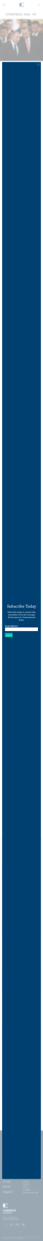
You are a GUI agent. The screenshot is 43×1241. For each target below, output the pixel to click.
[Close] (38, 64)
